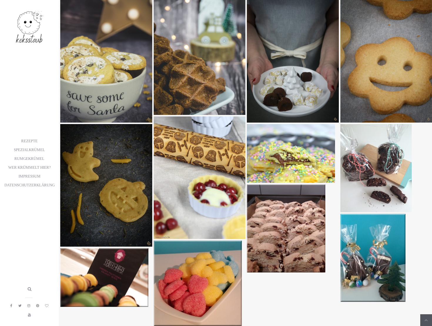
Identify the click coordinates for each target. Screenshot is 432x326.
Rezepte (29, 141)
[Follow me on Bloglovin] (46, 306)
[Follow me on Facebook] (11, 306)
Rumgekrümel (29, 159)
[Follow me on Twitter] (19, 306)
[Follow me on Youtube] (29, 315)
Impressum (30, 176)
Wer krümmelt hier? (29, 167)
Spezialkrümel (29, 150)
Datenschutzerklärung (29, 185)
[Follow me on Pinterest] (37, 306)
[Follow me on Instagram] (28, 306)
